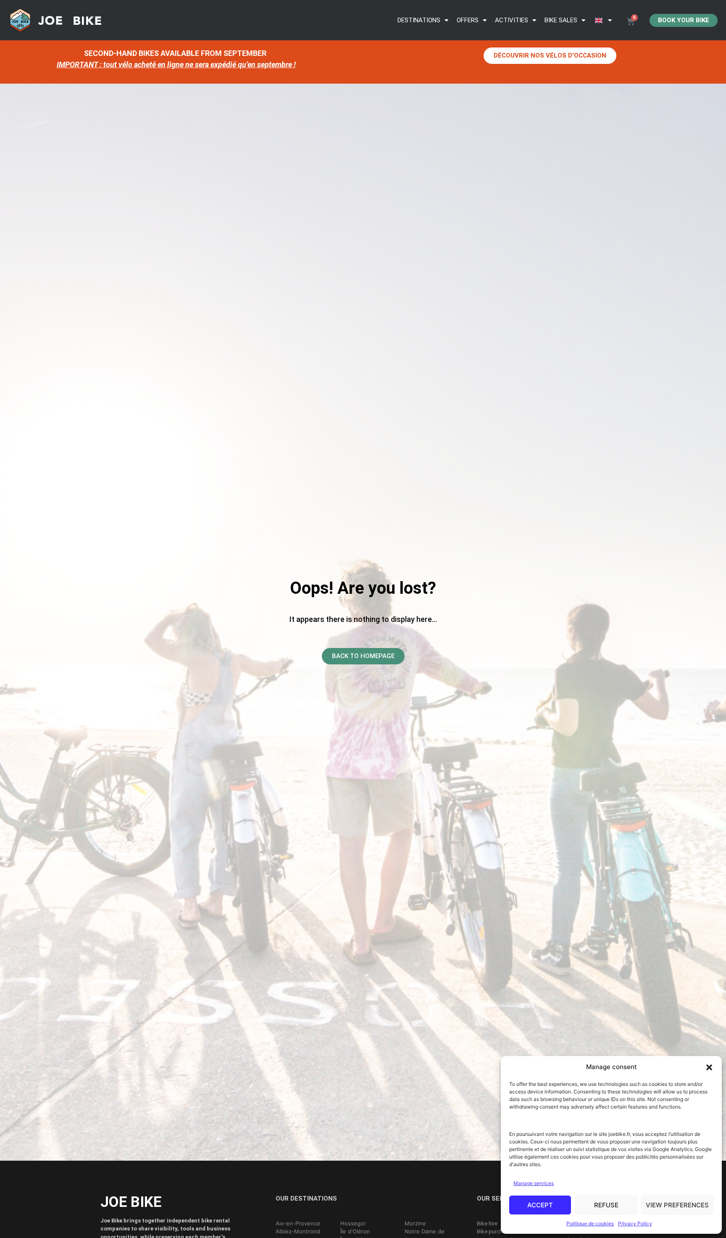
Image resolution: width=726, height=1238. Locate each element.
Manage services (533, 1183)
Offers (468, 20)
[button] (709, 1067)
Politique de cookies (590, 1223)
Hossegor (353, 1223)
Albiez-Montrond (298, 1231)
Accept (540, 1205)
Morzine (415, 1223)
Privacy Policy (635, 1223)
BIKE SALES (560, 20)
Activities (511, 20)
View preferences (677, 1205)
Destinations (418, 20)
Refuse (606, 1205)
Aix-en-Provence (298, 1223)
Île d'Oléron (355, 1231)
